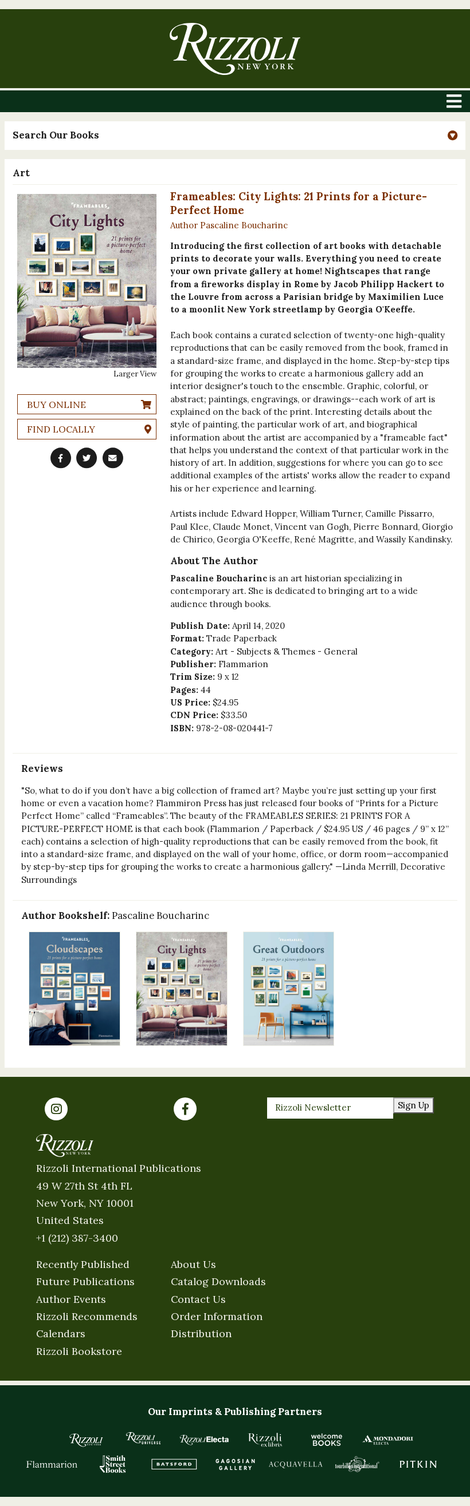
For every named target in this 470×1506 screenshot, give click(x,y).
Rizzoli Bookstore (79, 1351)
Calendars (60, 1333)
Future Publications (85, 1281)
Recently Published (83, 1264)
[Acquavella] (296, 1464)
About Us (193, 1264)
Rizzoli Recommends (87, 1316)
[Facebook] (185, 1108)
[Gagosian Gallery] (235, 1464)
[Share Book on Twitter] (86, 457)
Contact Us (198, 1299)
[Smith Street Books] (113, 1464)
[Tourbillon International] (357, 1464)
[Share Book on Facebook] (60, 457)
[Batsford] (174, 1464)
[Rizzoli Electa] (204, 1440)
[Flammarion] (52, 1464)
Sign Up (413, 1105)
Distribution (201, 1333)
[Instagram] (56, 1108)
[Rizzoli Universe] (143, 1438)
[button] (235, 135)
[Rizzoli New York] (235, 49)
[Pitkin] (418, 1464)
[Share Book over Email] (113, 457)
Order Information (217, 1316)
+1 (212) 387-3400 (77, 1238)
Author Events (71, 1299)
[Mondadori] (387, 1440)
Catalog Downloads (218, 1281)
